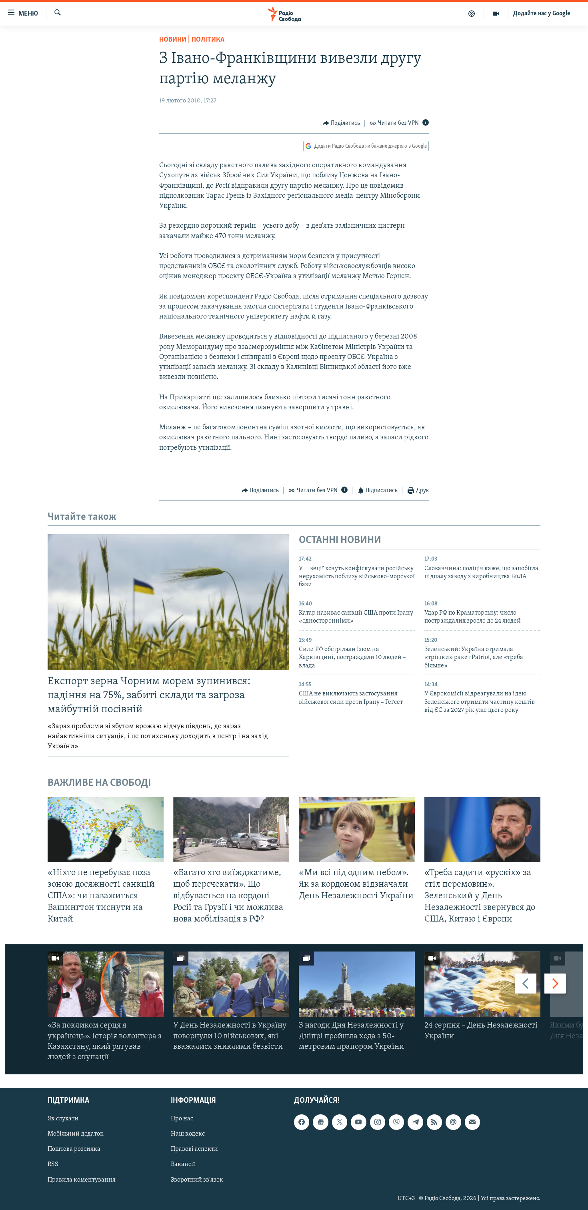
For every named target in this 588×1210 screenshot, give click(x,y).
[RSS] (434, 1122)
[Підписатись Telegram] (415, 1122)
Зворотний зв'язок (197, 1180)
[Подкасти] (472, 13)
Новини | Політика (191, 40)
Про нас (182, 1119)
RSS (53, 1165)
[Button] (341, 123)
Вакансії (183, 1165)
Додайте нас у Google (541, 13)
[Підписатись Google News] (320, 1122)
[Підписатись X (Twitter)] (339, 1122)
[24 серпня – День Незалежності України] (482, 984)
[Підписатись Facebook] (301, 1122)
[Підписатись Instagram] (377, 1122)
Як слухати (63, 1119)
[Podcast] (453, 1122)
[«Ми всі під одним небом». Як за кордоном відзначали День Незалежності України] (357, 829)
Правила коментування (82, 1180)
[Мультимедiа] (496, 13)
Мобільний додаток (76, 1134)
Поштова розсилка (74, 1149)
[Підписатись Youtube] (358, 1122)
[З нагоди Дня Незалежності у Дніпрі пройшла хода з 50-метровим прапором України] (357, 984)
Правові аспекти (194, 1149)
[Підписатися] (472, 1122)
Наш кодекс (188, 1134)
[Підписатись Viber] (396, 1122)
